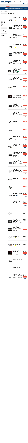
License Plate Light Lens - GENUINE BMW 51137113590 (17, 112)
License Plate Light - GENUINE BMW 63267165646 (17, 121)
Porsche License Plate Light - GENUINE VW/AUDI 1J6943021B (17, 169)
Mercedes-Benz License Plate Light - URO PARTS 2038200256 (17, 186)
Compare (25, 20)
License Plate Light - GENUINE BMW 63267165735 (17, 145)
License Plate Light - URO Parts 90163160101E (17, 244)
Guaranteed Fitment (14, 1)
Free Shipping (26, 1)
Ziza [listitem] (1, 26)
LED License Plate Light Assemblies (17, 34)
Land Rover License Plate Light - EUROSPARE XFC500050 (17, 69)
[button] (26, 3)
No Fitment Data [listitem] (3, 36)
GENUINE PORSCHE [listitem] (3, 20)
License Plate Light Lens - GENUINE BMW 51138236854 (17, 86)
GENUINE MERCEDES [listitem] (3, 18)
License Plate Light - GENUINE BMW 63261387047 (17, 61)
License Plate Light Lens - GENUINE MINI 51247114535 (17, 260)
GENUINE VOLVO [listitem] (3, 21)
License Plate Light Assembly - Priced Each (17, 275)
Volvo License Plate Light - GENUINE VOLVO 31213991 (17, 161)
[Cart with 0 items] (27, 3)
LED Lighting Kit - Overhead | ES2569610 (17, 227)
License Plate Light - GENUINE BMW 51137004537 (17, 178)
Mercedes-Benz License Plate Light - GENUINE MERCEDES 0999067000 (17, 53)
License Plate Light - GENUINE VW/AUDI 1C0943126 (17, 220)
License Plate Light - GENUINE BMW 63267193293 (17, 104)
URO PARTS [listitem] (2, 24)
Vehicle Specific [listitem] (3, 35)
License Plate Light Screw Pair (16, 202)
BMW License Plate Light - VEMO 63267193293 (17, 194)
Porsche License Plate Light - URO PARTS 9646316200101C (17, 45)
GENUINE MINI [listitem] (2, 19)
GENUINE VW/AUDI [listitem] (3, 22)
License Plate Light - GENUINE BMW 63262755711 (17, 268)
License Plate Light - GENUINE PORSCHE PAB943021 (17, 137)
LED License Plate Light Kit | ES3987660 (17, 251)
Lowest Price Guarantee (20, 1)
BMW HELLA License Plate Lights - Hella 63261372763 (17, 129)
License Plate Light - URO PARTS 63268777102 (17, 236)
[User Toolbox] (24, 3)
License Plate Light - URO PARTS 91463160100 (17, 212)
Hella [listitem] (1, 23)
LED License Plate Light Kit (17, 93)
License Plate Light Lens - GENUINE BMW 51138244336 (17, 26)
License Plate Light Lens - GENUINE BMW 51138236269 (17, 77)
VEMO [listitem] (2, 25)
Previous (27, 441)
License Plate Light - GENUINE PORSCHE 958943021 (17, 18)
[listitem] (3, 29)
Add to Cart (25, 45)
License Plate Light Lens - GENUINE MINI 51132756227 (17, 153)
